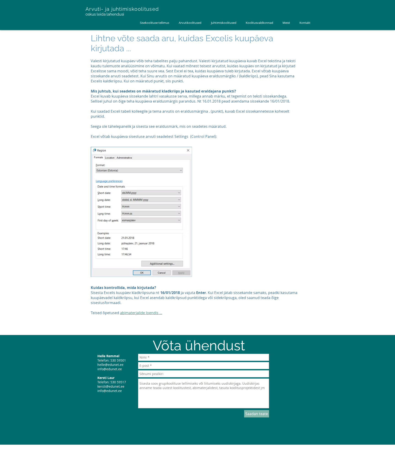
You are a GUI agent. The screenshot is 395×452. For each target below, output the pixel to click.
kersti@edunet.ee (110, 386)
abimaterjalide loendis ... (141, 312)
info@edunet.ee (109, 369)
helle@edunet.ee (110, 364)
